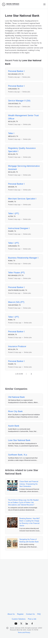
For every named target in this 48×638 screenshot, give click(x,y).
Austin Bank (13, 426)
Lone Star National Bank (19, 440)
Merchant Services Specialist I (22, 199)
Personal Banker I (16, 71)
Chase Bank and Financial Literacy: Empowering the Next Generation (28, 484)
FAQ (39, 614)
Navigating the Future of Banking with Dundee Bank (29, 540)
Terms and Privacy (24, 632)
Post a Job (32, 619)
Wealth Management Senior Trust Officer (23, 117)
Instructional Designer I (19, 228)
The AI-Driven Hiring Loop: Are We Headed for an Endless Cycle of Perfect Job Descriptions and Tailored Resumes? (23, 502)
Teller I (11, 133)
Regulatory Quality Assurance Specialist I (22, 149)
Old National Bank (16, 397)
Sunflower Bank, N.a (17, 455)
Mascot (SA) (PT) (16, 302)
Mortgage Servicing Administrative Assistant (24, 167)
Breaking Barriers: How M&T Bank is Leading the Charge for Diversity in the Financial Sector (29, 522)
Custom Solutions (18, 619)
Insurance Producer (17, 346)
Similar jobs (26, 77)
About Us (11, 614)
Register (20, 614)
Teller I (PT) (13, 213)
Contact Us (30, 614)
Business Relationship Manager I (23, 258)
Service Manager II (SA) (19, 101)
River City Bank (15, 411)
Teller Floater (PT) (16, 272)
